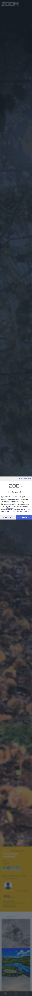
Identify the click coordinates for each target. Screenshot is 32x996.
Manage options (8, 517)
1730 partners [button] (12, 496)
